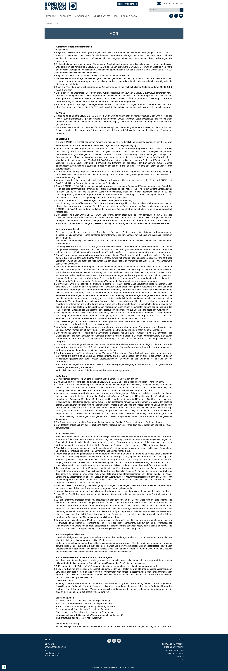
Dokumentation (129, 16)
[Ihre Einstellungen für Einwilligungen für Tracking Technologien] (4, 667)
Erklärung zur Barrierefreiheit (53, 654)
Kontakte (49, 644)
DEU (159, 4)
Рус (177, 4)
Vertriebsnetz (102, 16)
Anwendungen (82, 16)
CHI (181, 4)
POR (173, 4)
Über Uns (51, 16)
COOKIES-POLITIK (176, 653)
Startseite (49, 24)
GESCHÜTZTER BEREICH (127, 4)
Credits (180, 656)
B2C (46, 650)
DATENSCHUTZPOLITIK (173, 647)
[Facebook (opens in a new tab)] (171, 16)
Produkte (65, 16)
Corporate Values (174, 650)
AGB (182, 659)
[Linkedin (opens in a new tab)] (176, 16)
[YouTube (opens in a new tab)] (181, 16)
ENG (154, 4)
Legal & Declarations (172, 644)
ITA (150, 4)
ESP (168, 4)
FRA (163, 4)
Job (116, 16)
